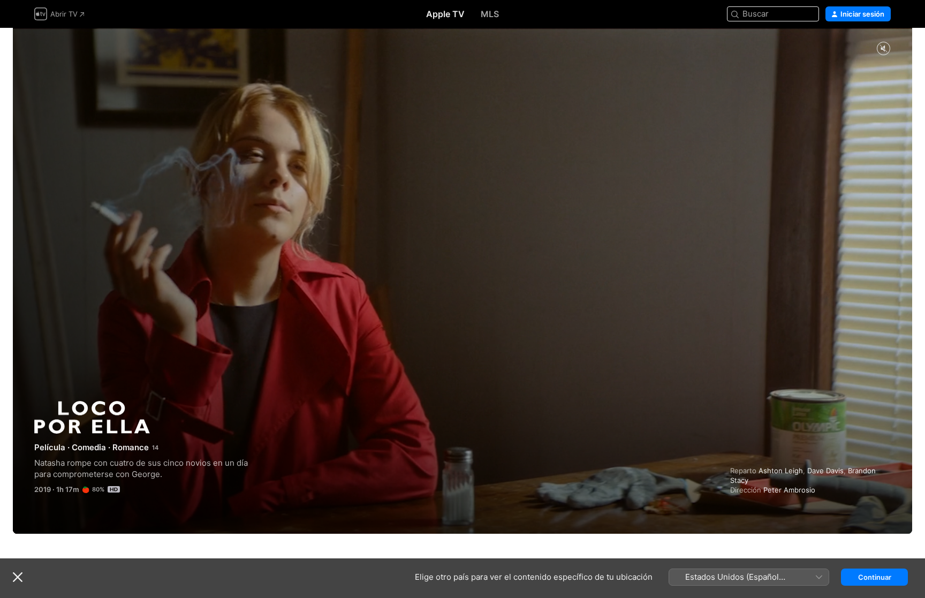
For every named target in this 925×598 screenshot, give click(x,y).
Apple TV (445, 14)
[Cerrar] (17, 577)
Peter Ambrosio (789, 490)
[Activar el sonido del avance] (883, 49)
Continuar (874, 577)
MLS (490, 14)
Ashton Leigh (781, 470)
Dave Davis (825, 470)
